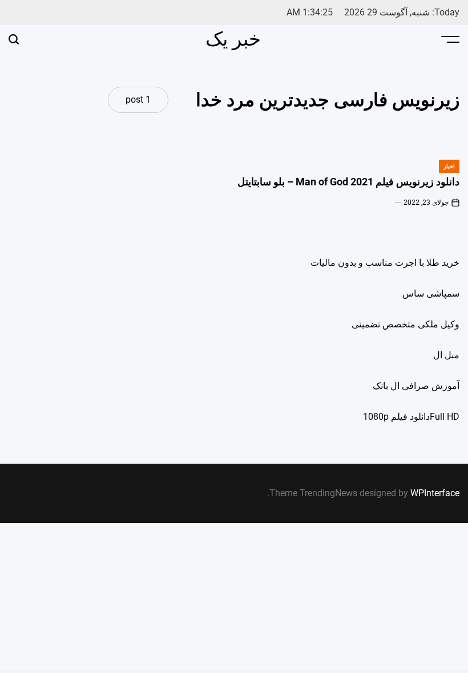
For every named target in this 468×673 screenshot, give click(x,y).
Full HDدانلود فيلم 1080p (411, 416)
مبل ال (446, 355)
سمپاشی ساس (430, 293)
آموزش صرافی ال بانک (416, 385)
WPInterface (434, 493)
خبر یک (233, 38)
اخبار (449, 166)
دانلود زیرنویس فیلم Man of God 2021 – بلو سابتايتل (348, 182)
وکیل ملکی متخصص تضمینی (405, 324)
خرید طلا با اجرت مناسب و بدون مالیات (384, 262)
